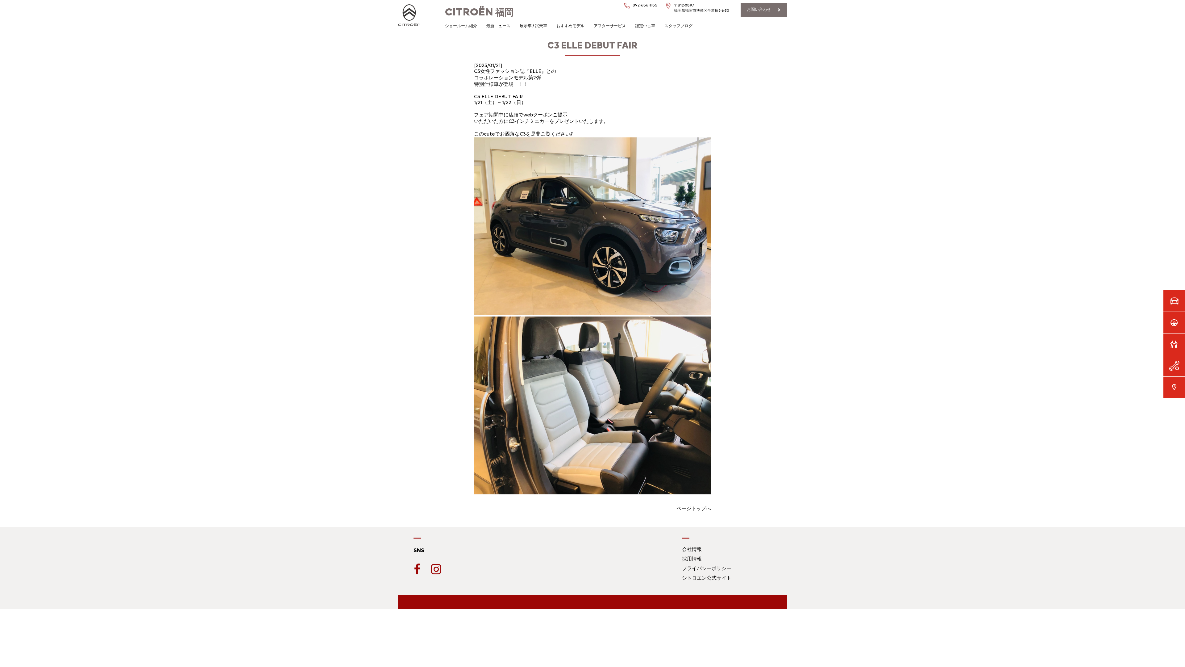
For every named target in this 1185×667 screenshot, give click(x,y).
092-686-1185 (645, 5)
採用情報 (692, 559)
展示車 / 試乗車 (533, 25)
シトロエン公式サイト (706, 578)
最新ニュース (498, 25)
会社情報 (692, 549)
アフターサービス (610, 25)
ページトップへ (693, 508)
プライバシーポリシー (706, 568)
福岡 (479, 12)
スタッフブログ (678, 25)
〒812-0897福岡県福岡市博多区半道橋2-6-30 (701, 8)
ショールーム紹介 (461, 25)
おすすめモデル (570, 25)
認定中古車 (645, 25)
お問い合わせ (759, 9)
